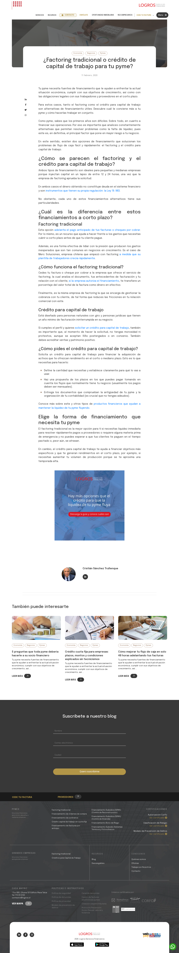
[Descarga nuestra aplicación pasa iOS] (77, 944)
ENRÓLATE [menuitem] (84, 15)
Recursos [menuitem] (52, 15)
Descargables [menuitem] (98, 863)
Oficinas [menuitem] (135, 863)
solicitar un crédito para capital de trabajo (102, 328)
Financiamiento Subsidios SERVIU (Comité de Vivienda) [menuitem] (106, 818)
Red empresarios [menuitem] (125, 15)
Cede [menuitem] (20, 789)
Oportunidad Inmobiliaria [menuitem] (103, 15)
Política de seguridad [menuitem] (61, 893)
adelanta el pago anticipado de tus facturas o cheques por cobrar (97, 230)
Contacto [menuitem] (69, 15)
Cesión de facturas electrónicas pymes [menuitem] (91, 898)
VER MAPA (18, 904)
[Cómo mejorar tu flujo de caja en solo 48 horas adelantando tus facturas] (142, 628)
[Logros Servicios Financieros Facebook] (25, 935)
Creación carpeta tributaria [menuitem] (94, 904)
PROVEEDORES (65, 797)
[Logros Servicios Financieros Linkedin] (19, 935)
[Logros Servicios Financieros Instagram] (32, 935)
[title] (89, 935)
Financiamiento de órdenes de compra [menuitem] (69, 814)
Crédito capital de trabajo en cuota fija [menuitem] (69, 822)
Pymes (103, 53)
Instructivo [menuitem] (23, 792)
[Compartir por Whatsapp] (26, 115)
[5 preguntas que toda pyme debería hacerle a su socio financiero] (36, 628)
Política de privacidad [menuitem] (61, 901)
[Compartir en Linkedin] (26, 99)
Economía (78, 53)
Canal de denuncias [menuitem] (90, 893)
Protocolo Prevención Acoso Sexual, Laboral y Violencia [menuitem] (92, 910)
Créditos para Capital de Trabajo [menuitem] (66, 858)
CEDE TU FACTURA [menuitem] (143, 15)
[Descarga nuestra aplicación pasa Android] (102, 944)
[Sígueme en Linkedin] (85, 576)
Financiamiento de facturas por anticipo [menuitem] (66, 827)
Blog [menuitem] (94, 859)
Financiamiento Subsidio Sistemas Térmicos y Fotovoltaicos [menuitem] (107, 828)
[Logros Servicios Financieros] (152, 5)
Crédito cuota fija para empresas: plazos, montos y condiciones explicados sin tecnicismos (87, 656)
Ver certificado (157, 818)
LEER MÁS (17, 676)
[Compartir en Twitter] (26, 110)
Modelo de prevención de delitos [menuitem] (63, 906)
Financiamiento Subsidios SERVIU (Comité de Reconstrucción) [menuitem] (106, 811)
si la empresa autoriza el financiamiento (94, 281)
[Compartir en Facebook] (25, 105)
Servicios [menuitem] (40, 15)
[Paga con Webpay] (152, 935)
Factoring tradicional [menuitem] (61, 810)
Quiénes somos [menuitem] (138, 859)
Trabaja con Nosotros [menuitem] (141, 867)
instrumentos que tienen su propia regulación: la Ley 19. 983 (83, 191)
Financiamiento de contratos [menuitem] (65, 818)
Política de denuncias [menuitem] (61, 897)
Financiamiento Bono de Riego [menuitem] (105, 823)
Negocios (91, 53)
